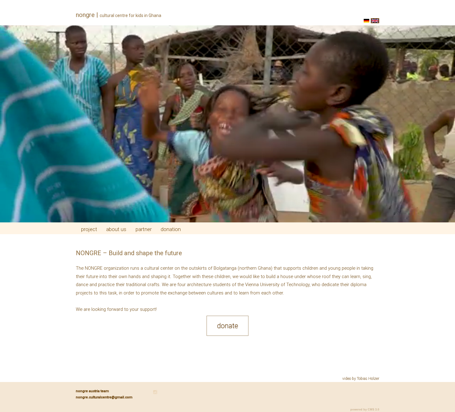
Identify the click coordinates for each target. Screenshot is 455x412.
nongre (85, 15)
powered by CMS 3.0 (364, 409)
